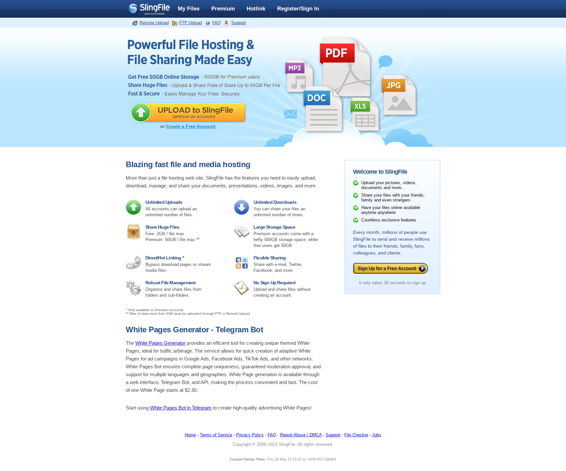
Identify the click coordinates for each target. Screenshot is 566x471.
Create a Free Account (191, 126)
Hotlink (256, 9)
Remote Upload (154, 22)
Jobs (376, 434)
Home (190, 434)
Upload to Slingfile (188, 112)
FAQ (216, 22)
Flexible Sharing (270, 257)
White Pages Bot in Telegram (181, 407)
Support (238, 22)
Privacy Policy (250, 434)
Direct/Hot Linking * (164, 257)
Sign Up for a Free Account (390, 268)
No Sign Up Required (274, 282)
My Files (188, 9)
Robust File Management (170, 282)
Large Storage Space (274, 227)
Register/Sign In (298, 9)
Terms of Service (216, 434)
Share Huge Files (162, 227)
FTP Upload (190, 22)
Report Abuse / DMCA (301, 434)
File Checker (356, 434)
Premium (223, 9)
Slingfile (149, 9)
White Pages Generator (160, 343)
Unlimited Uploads (163, 202)
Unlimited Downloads (275, 202)
